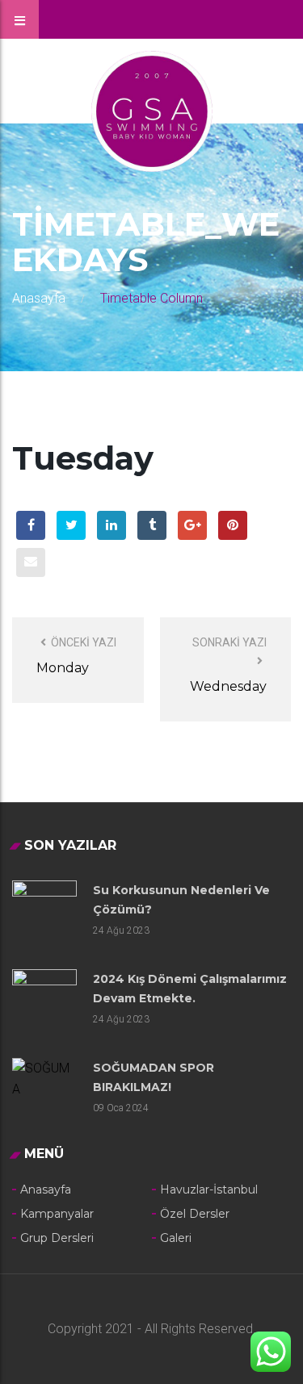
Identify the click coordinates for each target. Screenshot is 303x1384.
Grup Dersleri (57, 1238)
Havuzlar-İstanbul (209, 1189)
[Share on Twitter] (71, 525)
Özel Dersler (194, 1213)
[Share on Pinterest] (232, 525)
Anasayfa (38, 298)
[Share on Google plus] (192, 525)
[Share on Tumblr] (151, 525)
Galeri (175, 1238)
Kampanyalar (57, 1213)
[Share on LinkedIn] (111, 525)
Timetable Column (151, 298)
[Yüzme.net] (152, 110)
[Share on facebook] (30, 525)
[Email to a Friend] (30, 562)
